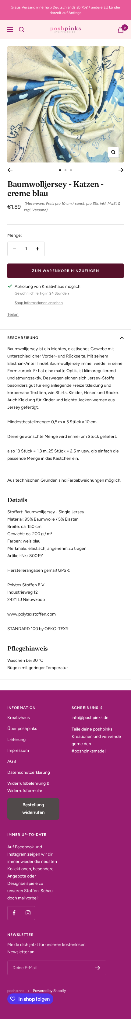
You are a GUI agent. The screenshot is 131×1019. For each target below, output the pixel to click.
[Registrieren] (97, 968)
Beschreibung (22, 338)
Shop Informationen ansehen (39, 303)
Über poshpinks (22, 728)
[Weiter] (121, 170)
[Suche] (21, 29)
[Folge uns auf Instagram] (28, 913)
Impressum (18, 750)
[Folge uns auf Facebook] (14, 913)
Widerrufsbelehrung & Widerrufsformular (28, 787)
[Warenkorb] (121, 30)
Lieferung (16, 739)
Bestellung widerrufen (33, 808)
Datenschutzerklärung (28, 772)
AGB (11, 761)
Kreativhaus (18, 717)
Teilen (13, 314)
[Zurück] (9, 170)
